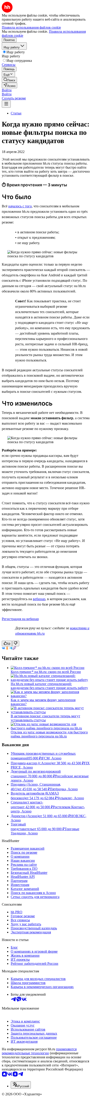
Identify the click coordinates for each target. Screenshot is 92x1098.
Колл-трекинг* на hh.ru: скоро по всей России (46, 672)
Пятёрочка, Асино (64, 789)
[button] (7, 90)
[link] (9, 80)
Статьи (16, 113)
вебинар (39, 599)
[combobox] (21, 1085)
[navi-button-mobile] (6, 104)
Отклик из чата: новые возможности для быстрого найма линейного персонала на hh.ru (49, 734)
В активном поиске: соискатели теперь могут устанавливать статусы (45, 718)
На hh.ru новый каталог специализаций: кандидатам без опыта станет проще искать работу (49, 686)
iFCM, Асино (51, 758)
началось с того (20, 206)
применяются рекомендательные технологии (39, 1051)
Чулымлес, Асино (70, 798)
